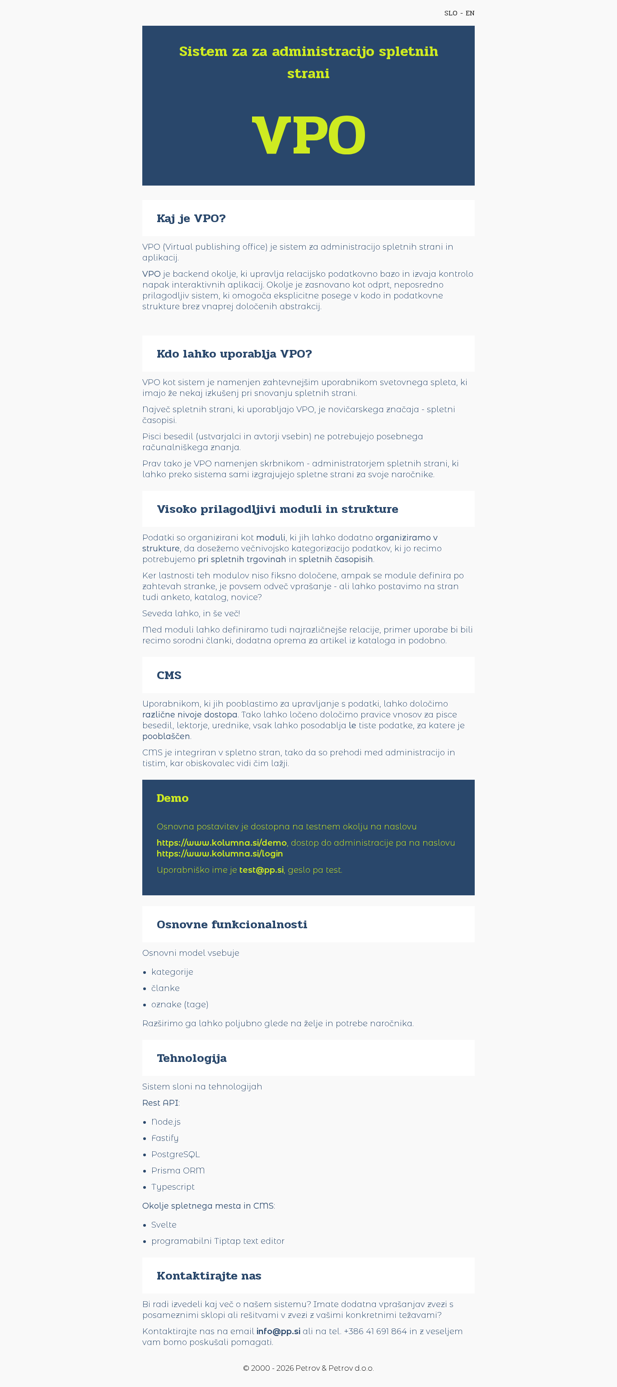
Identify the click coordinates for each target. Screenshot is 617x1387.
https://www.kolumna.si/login (220, 854)
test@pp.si (261, 870)
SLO (451, 13)
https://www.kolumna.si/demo (222, 843)
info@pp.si (278, 1331)
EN (470, 13)
